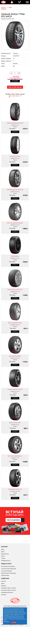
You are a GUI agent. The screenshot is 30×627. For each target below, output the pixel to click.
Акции (2, 583)
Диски (2, 551)
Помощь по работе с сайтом (8, 588)
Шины (10, 7)
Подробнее (6, 621)
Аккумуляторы (5, 553)
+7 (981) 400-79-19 (16, 96)
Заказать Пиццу (5, 575)
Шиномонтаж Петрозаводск (8, 573)
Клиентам (5, 578)
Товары (3, 558)
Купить (15, 131)
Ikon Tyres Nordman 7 (15, 356)
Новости (3, 581)
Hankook (15, 53)
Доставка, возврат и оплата (8, 590)
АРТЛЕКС (21, 624)
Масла (2, 556)
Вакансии (3, 585)
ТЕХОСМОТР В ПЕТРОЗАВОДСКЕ (8, 568)
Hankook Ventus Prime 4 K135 (15, 189)
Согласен (14, 622)
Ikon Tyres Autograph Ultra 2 (15, 222)
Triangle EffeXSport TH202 (15, 389)
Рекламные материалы (7, 592)
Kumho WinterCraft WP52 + (15, 289)
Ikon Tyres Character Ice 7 (15, 456)
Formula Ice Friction (15, 156)
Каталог (3, 7)
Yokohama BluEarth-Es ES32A (15, 123)
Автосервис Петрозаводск (8, 566)
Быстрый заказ (15, 87)
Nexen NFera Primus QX (15, 489)
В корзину (15, 81)
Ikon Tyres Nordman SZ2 (15, 322)
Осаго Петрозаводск (6, 571)
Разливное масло (5, 560)
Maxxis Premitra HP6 (15, 422)
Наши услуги (6, 563)
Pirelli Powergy (15, 256)
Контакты (3, 594)
